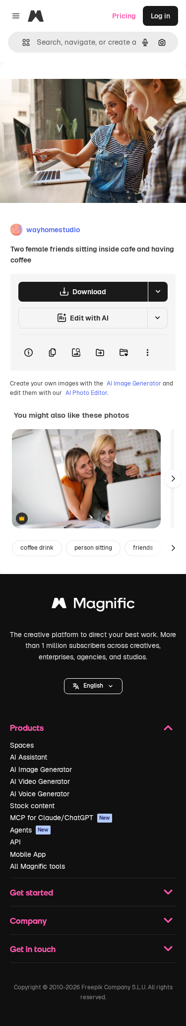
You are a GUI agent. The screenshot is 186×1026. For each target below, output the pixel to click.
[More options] (147, 353)
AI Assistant (28, 757)
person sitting (93, 548)
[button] (93, 686)
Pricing (124, 15)
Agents (29, 830)
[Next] (173, 478)
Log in (160, 15)
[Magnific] (93, 605)
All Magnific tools (37, 866)
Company (28, 920)
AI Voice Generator (39, 793)
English (93, 686)
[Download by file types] (158, 292)
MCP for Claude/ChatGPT (60, 817)
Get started (31, 892)
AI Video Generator (40, 781)
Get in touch (33, 949)
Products (27, 727)
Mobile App (28, 854)
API (15, 841)
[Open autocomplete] (22, 42)
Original (63, 85)
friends (143, 548)
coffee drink (37, 548)
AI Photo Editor (86, 393)
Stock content (32, 805)
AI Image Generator (134, 383)
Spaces (22, 745)
